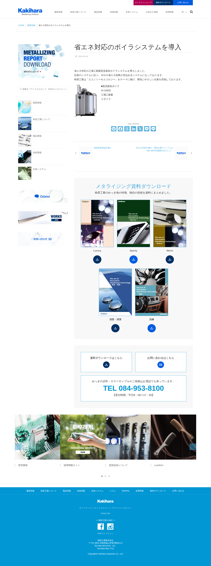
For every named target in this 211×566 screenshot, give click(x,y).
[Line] (153, 129)
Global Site (105, 513)
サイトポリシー (101, 508)
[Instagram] (110, 526)
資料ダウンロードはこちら (106, 358)
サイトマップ (85, 508)
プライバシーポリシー (122, 508)
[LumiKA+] (128, 437)
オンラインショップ (143, 3)
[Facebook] (120, 129)
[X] (140, 129)
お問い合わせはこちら (160, 358)
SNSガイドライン (105, 533)
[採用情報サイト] (37, 437)
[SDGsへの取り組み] (173, 437)
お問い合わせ (182, 3)
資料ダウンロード (163, 3)
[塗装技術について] (82, 437)
